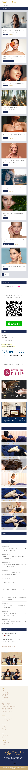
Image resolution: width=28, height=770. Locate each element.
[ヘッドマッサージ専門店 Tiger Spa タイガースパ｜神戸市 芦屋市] (8, 2)
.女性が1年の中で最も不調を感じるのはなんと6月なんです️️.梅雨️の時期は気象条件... (14, 598)
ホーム (3, 690)
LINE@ (3, 746)
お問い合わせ (4, 735)
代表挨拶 (3, 728)
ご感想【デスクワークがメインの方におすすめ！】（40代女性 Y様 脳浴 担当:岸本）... (14, 622)
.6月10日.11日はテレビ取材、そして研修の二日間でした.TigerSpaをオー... (14, 557)
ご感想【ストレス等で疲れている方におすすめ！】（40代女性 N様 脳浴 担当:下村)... (14, 549)
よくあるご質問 (5, 742)
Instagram (4, 744)
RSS (16, 763)
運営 (2, 737)
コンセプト (4, 717)
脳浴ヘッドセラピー (6, 703)
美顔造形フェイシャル (6, 711)
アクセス (3, 695)
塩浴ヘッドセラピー (6, 705)
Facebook (12, 763)
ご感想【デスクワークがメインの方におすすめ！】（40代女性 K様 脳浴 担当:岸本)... (14, 614)
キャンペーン (4, 692)
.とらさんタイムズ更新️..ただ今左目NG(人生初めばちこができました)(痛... (14, 606)
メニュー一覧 (4, 720)
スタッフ (3, 729)
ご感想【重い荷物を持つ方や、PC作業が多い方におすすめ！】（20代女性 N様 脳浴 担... (14, 565)
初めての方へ (4, 719)
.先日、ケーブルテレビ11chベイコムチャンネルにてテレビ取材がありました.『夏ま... (14, 581)
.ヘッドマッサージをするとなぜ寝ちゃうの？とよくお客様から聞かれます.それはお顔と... (14, 573)
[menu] (26, 2)
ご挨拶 (3, 726)
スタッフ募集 (4, 697)
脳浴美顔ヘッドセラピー (7, 708)
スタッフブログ (6, 541)
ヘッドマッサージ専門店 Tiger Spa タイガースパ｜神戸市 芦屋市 (13, 767)
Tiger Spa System (12, 719)
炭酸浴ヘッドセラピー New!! (8, 706)
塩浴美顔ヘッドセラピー (7, 710)
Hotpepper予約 (5, 694)
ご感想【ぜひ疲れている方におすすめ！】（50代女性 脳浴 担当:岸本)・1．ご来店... (13, 590)
